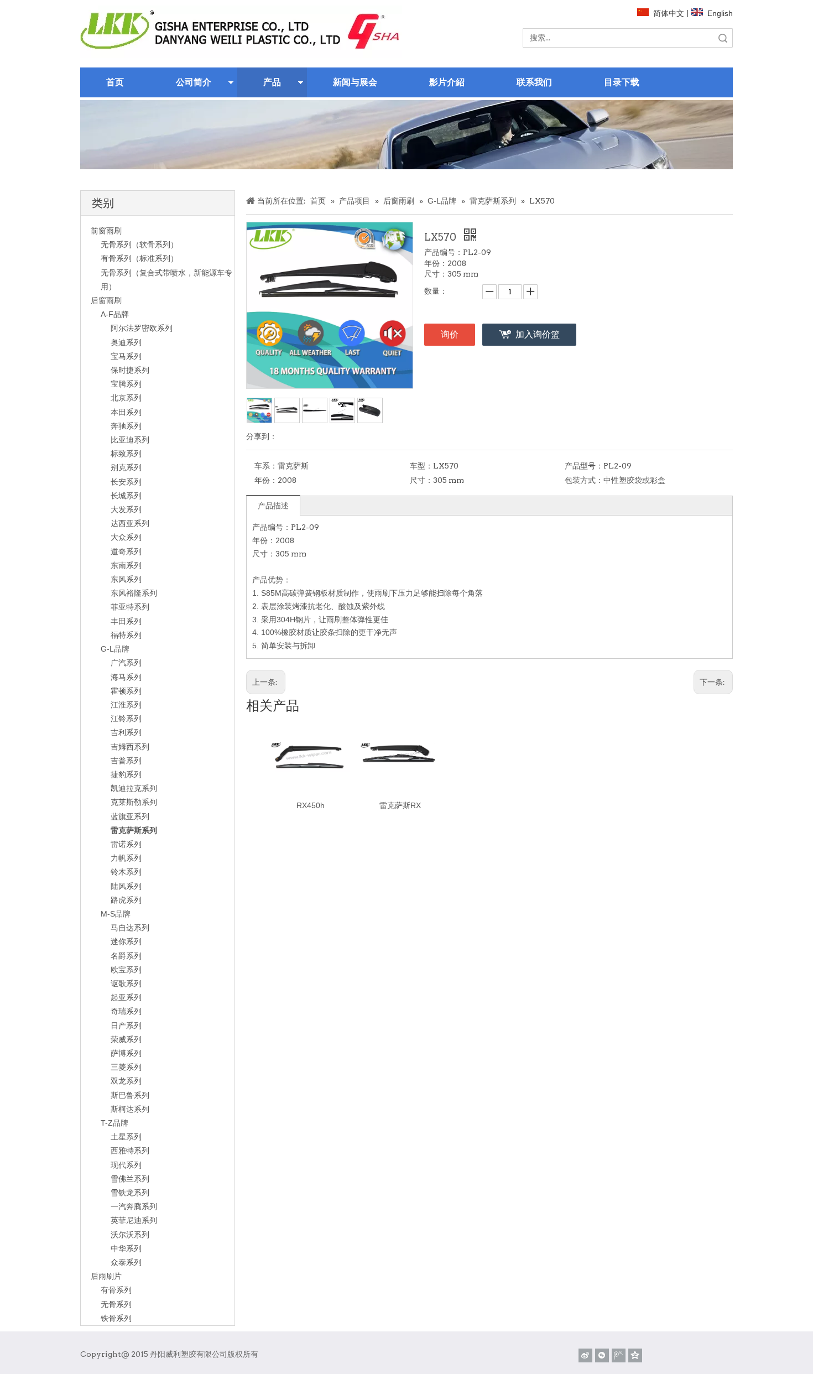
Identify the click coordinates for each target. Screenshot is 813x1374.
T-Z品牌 (114, 1122)
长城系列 (126, 495)
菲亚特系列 (130, 606)
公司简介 (193, 82)
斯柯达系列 (130, 1109)
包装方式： (584, 480)
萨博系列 (126, 1053)
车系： (266, 465)
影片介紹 (447, 82)
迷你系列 (126, 941)
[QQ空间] (635, 1355)
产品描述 (273, 505)
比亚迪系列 (130, 439)
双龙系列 (126, 1080)
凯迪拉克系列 (134, 788)
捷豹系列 (126, 774)
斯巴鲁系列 (130, 1095)
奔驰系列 (126, 425)
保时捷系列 (130, 370)
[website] (241, 32)
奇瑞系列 (126, 1011)
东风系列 (126, 579)
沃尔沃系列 (130, 1234)
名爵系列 (126, 955)
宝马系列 (126, 356)
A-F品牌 (115, 314)
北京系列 (126, 397)
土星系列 (126, 1136)
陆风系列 (126, 886)
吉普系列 (126, 760)
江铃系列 (126, 718)
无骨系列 (116, 1304)
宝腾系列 (126, 383)
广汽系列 (126, 662)
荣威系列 (126, 1039)
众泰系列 (126, 1262)
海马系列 (126, 677)
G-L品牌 (115, 648)
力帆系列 (126, 857)
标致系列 (126, 453)
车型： (421, 465)
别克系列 (126, 467)
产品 (272, 82)
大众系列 (126, 537)
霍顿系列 (126, 690)
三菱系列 (126, 1067)
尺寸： (421, 480)
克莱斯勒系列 (134, 802)
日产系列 (126, 1025)
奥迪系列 (126, 342)
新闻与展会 (355, 82)
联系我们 (534, 82)
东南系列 (126, 565)
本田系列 (126, 412)
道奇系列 (126, 551)
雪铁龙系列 (130, 1192)
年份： (266, 480)
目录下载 (621, 82)
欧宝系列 (126, 969)
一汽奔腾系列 (134, 1206)
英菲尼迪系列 (134, 1220)
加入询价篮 (537, 334)
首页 (115, 82)
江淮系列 (126, 704)
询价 (449, 334)
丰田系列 (126, 621)
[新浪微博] (585, 1355)
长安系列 (126, 481)
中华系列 (126, 1248)
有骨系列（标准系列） (139, 258)
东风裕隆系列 (134, 593)
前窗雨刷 (106, 230)
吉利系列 (126, 732)
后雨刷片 (106, 1276)
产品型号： (584, 465)
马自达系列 (130, 927)
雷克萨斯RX (400, 805)
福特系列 (126, 635)
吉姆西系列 (130, 746)
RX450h (310, 805)
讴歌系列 (126, 983)
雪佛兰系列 (130, 1178)
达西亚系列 (130, 523)
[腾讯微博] (619, 1355)
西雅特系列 (130, 1150)
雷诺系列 (126, 844)
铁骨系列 (116, 1318)
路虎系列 (126, 900)
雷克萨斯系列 (134, 830)
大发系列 (126, 509)
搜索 (722, 38)
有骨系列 (116, 1289)
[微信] (602, 1355)
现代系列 (126, 1164)
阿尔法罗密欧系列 (142, 328)
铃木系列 (126, 871)
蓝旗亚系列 (130, 816)
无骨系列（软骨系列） (139, 244)
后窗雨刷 (106, 300)
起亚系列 (126, 997)
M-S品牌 (116, 913)
